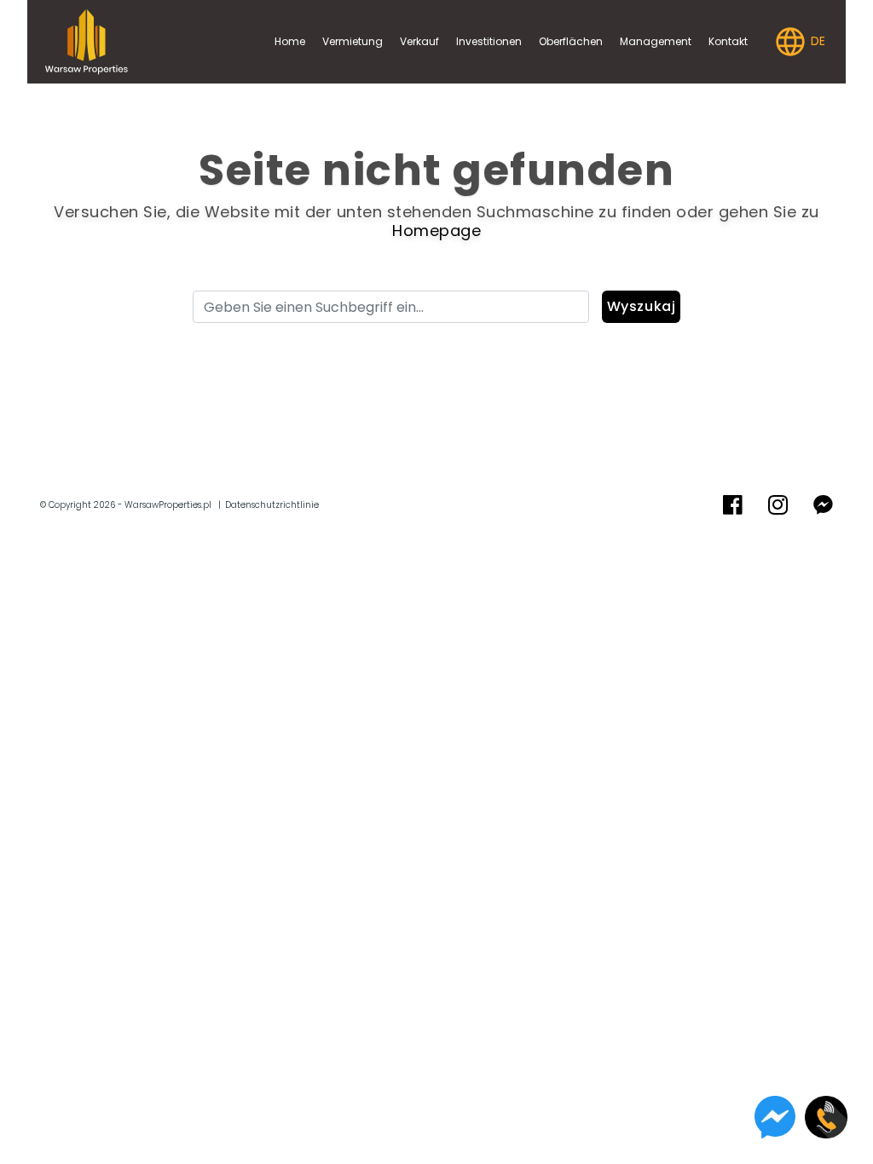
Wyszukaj (641, 306)
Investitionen (489, 41)
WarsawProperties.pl (167, 504)
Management (655, 41)
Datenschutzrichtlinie (272, 504)
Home (290, 41)
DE (816, 40)
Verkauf (419, 41)
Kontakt (728, 41)
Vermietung (352, 41)
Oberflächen (571, 41)
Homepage (436, 230)
